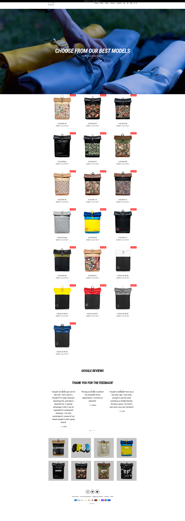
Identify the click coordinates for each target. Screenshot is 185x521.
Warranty (106, 496)
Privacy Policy (75, 496)
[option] (136, 3)
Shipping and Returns (97, 496)
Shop (101, 3)
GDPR (111, 496)
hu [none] (136, 3)
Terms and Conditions (85, 496)
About (107, 3)
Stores (113, 3)
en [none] (134, 3)
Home (96, 3)
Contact (119, 3)
